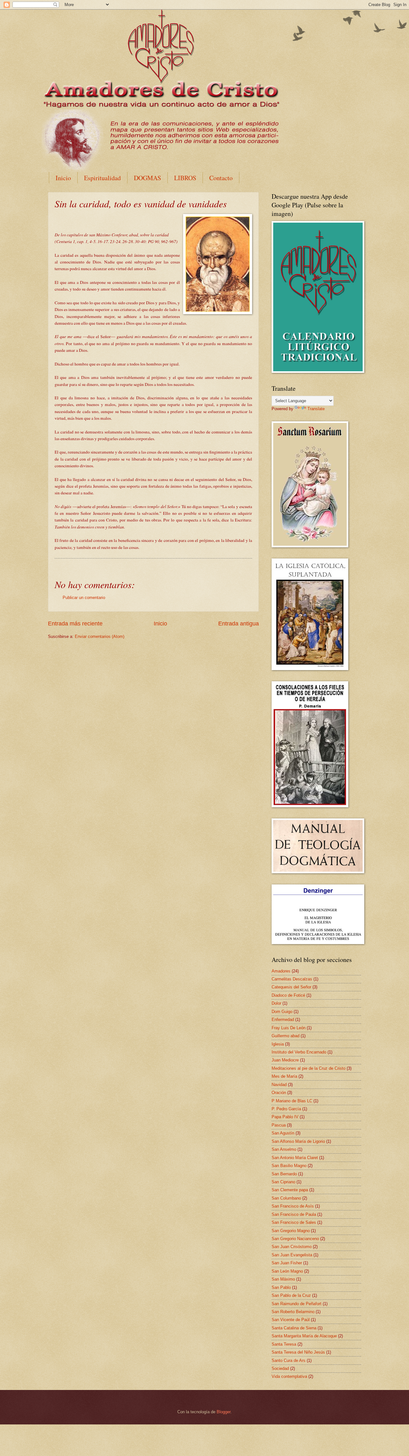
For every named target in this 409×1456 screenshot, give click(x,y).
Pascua (279, 1125)
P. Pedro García (286, 1108)
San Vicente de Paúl (291, 1319)
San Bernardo (284, 1173)
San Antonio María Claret (295, 1157)
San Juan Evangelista (292, 1255)
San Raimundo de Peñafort (296, 1303)
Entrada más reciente (75, 623)
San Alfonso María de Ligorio (298, 1141)
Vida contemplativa (289, 1376)
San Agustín (283, 1133)
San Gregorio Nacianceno (295, 1238)
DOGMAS (147, 178)
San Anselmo (284, 1149)
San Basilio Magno (289, 1165)
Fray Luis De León (288, 1027)
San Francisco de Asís (293, 1206)
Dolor (276, 1003)
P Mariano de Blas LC (292, 1100)
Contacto (221, 178)
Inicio (63, 178)
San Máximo (283, 1279)
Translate (316, 408)
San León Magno (287, 1271)
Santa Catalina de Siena (294, 1328)
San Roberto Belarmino (293, 1311)
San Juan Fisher (287, 1262)
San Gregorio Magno (291, 1230)
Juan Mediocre (285, 1060)
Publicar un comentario (84, 597)
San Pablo (281, 1287)
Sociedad (280, 1368)
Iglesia (278, 1044)
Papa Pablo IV (285, 1116)
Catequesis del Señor (291, 987)
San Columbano (286, 1198)
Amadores (281, 971)
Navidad (279, 1084)
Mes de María (284, 1076)
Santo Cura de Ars (288, 1360)
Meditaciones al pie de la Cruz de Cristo (308, 1068)
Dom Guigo (282, 1011)
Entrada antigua (238, 623)
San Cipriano (283, 1181)
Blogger (223, 1411)
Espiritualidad (102, 178)
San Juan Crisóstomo (292, 1246)
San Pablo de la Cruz (291, 1295)
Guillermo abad (285, 1035)
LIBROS (185, 178)
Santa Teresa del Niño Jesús (298, 1352)
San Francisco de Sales (294, 1222)
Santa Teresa (284, 1344)
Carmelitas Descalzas (292, 979)
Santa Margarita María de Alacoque (304, 1336)
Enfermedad (283, 1019)
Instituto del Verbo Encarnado (299, 1052)
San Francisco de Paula (294, 1214)
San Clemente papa (290, 1189)
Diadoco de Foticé (288, 995)
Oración (279, 1092)
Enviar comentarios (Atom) (99, 636)
